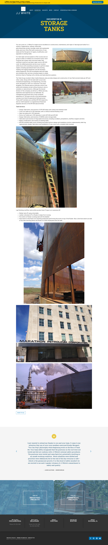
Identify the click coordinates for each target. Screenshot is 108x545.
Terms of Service (22, 537)
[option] (54, 456)
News (50, 10)
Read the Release (97, 2)
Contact (56, 10)
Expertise (38, 10)
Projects (45, 10)
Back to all (20, 412)
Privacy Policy (11, 537)
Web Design (24, 539)
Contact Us (31, 537)
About (31, 10)
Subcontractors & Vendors (68, 10)
